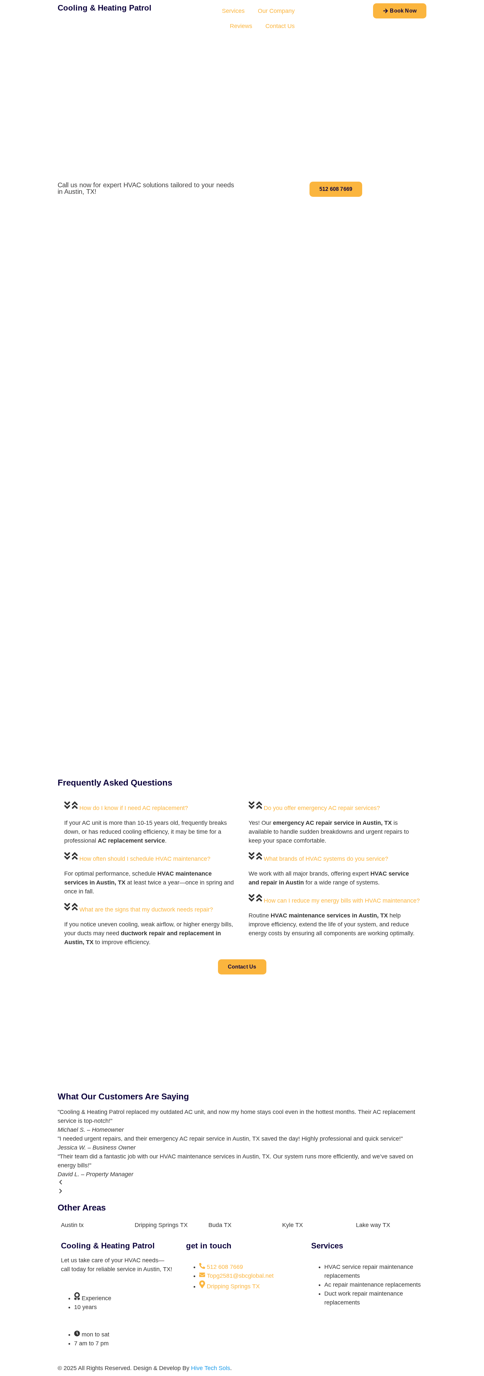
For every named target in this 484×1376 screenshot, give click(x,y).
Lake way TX (373, 1225)
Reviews (241, 26)
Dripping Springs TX (161, 1225)
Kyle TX (292, 1225)
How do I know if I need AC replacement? (133, 808)
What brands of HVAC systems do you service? (326, 858)
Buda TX (219, 1225)
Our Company (276, 11)
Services (233, 11)
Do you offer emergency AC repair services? (322, 808)
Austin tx (72, 1225)
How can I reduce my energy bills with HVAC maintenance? (342, 900)
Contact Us (280, 26)
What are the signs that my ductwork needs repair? (146, 909)
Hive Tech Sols (210, 1368)
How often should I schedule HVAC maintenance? (144, 858)
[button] (149, 806)
